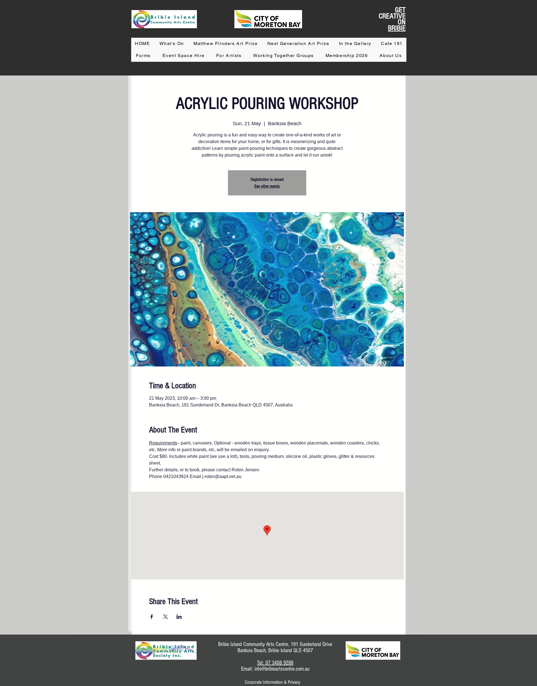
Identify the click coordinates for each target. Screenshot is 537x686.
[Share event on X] (165, 616)
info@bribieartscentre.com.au (282, 669)
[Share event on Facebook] (151, 616)
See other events (267, 186)
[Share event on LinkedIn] (179, 616)
